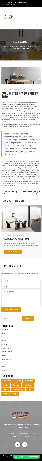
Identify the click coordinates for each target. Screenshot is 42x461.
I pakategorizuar (6, 352)
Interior (3, 355)
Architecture (14, 46)
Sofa (3, 367)
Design (22, 46)
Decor (3, 333)
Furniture (30, 46)
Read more (13, 252)
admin (6, 89)
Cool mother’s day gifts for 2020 (16, 239)
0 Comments (30, 89)
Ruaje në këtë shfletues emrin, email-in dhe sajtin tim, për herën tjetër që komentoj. (19, 275)
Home (6, 46)
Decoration (4, 337)
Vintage (3, 370)
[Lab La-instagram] (24, 444)
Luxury (3, 363)
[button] (26, 457)
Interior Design (6, 359)
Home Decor (5, 348)
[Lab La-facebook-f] (17, 444)
